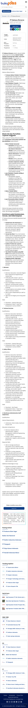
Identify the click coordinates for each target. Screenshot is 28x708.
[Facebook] (7, 702)
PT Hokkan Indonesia (12, 632)
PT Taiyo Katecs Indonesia (10, 548)
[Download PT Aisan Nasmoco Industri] (3, 621)
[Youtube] (17, 702)
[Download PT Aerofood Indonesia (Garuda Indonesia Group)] (3, 688)
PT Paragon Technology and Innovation (16, 578)
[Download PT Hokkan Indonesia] (3, 632)
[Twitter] (9, 702)
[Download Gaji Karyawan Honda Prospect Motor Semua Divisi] (3, 604)
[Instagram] (12, 702)
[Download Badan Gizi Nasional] (3, 654)
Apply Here (15, 26)
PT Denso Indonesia (11, 680)
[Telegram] (15, 29)
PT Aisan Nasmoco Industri (13, 621)
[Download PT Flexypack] (3, 662)
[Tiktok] (19, 702)
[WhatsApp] (17, 29)
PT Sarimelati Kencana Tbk (13, 625)
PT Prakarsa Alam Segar (12, 11)
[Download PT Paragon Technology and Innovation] (3, 578)
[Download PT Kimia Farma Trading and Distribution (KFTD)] (3, 684)
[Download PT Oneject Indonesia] (3, 575)
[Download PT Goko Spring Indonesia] (3, 636)
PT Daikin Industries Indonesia (11, 540)
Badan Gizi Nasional (8, 536)
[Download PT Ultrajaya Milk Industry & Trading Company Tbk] (3, 628)
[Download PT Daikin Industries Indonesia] (3, 571)
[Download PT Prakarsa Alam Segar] (3, 582)
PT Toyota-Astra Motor (12, 567)
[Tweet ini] (13, 29)
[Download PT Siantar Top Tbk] (3, 676)
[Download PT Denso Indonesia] (3, 680)
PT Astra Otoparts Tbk (12, 586)
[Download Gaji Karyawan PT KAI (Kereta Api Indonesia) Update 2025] (3, 597)
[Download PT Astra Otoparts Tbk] (3, 586)
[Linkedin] (14, 702)
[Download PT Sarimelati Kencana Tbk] (3, 624)
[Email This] (20, 29)
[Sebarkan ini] (11, 29)
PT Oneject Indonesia (11, 575)
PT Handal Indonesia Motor (10, 553)
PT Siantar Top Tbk (11, 677)
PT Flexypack (6, 544)
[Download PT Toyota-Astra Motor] (3, 567)
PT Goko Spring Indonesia (13, 636)
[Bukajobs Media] (9, 3)
